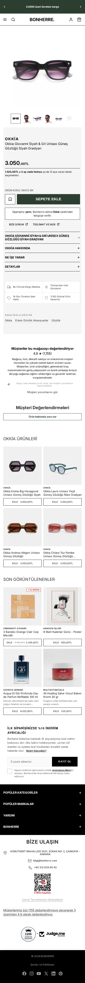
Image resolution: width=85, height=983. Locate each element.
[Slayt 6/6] (69, 118)
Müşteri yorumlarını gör (42, 392)
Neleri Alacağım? (36, 751)
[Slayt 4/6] (47, 118)
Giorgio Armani (13, 690)
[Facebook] (24, 973)
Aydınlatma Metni (61, 770)
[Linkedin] (53, 973)
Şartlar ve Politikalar (42, 964)
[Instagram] (31, 973)
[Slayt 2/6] (26, 118)
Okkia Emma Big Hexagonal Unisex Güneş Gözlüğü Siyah (22, 493)
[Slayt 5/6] (58, 118)
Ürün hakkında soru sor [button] (43, 416)
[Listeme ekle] (10, 199)
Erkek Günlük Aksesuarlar (31, 320)
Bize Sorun (17, 224)
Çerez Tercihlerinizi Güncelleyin (42, 899)
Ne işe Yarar (15, 257)
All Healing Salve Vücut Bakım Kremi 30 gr (62, 695)
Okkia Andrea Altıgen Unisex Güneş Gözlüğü (21, 554)
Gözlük (56, 320)
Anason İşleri (52, 628)
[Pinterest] (60, 973)
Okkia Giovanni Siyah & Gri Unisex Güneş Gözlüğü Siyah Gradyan (37, 237)
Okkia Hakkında (17, 248)
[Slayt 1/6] (15, 118)
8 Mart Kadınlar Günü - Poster (62, 631)
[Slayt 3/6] (37, 118)
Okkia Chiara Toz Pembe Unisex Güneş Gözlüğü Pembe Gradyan (58, 554)
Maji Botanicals (53, 690)
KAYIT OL (64, 761)
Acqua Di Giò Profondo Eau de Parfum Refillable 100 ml (20, 695)
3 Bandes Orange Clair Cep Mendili (21, 633)
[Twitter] (46, 973)
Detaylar (12, 266)
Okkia (12, 139)
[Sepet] (79, 19)
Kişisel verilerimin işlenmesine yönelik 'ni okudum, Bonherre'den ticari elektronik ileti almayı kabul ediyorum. (43, 773)
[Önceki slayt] (4, 6)
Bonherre (47, 956)
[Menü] (5, 19)
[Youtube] (38, 973)
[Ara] (13, 19)
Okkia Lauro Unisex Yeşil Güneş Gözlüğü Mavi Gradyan (62, 493)
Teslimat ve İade (44, 224)
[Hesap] (71, 19)
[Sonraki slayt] (80, 6)
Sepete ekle (48, 199)
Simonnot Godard (15, 628)
